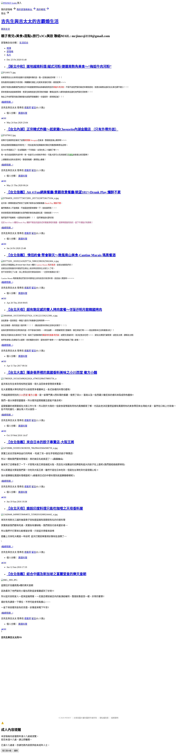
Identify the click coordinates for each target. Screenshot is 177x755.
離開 (16, 751)
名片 (9, 55)
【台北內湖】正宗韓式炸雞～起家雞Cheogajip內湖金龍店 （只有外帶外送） (62, 129)
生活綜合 (23, 43)
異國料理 (22, 113)
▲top (3, 118)
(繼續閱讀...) (7, 102)
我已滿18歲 (6, 751)
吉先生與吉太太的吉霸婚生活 (30, 21)
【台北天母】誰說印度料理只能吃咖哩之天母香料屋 (45, 508)
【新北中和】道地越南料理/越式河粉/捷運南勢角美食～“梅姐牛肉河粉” (59, 66)
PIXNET (68, 718)
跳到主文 (5, 29)
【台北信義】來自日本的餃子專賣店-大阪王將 (40, 442)
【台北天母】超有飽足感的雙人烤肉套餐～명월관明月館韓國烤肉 (54, 309)
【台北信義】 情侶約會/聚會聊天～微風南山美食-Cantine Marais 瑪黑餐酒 (61, 255)
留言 (34, 107)
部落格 (10, 51)
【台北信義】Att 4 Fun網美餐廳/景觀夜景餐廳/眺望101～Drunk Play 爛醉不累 (64, 192)
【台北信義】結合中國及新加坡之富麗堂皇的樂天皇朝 (46, 574)
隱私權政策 (104, 718)
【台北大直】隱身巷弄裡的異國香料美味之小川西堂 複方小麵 (52, 372)
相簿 (9, 48)
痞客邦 (27, 107)
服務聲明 (114, 718)
